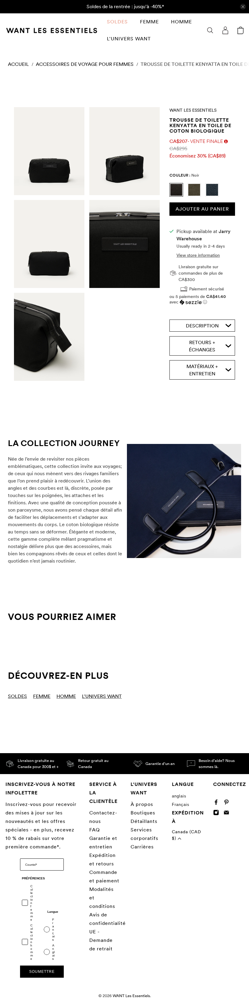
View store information (198, 255)
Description (202, 326)
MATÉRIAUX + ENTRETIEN (202, 370)
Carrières (142, 847)
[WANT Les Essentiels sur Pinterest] (227, 804)
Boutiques (143, 813)
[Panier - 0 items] (240, 30)
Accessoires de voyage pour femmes (85, 64)
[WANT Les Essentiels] (51, 30)
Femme (149, 22)
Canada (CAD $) (186, 835)
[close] (243, 7)
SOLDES (117, 22)
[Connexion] (225, 30)
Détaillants (144, 821)
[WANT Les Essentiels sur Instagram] (217, 814)
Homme (181, 22)
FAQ (94, 830)
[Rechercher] (210, 30)
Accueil (18, 64)
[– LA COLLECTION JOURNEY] (184, 501)
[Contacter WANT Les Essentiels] (227, 814)
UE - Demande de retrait (101, 940)
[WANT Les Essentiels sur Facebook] (217, 804)
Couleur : (184, 175)
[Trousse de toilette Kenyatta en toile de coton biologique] (49, 151)
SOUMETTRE (42, 971)
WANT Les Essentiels (193, 110)
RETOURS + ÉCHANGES (202, 346)
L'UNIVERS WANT (129, 39)
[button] (202, 299)
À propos (142, 804)
